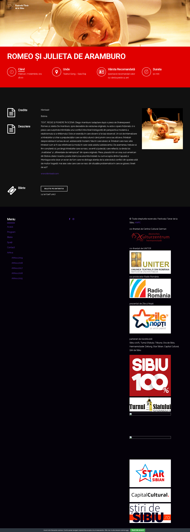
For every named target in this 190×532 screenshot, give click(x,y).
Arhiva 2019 (17, 258)
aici (127, 530)
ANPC (138, 222)
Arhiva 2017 (17, 268)
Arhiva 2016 (17, 273)
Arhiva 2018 (17, 263)
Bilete (10, 237)
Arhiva (10, 252)
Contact (11, 247)
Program (11, 232)
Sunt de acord (138, 530)
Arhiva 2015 (17, 278)
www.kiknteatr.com (50, 173)
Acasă (10, 227)
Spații (9, 242)
